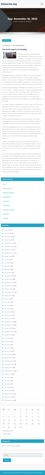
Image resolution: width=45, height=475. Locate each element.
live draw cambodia (8, 209)
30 (21, 427)
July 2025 (7, 259)
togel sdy (5, 218)
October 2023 (8, 328)
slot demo (6, 214)
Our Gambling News (18, 45)
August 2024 (8, 295)
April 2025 (7, 269)
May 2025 (7, 266)
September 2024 (9, 292)
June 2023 (7, 341)
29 (15, 427)
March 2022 (7, 390)
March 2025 (7, 272)
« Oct (4, 434)
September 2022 (9, 371)
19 (38, 420)
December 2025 (9, 243)
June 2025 (7, 263)
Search (7, 460)
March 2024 (7, 312)
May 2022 (7, 384)
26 (38, 424)
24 (27, 424)
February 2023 (8, 354)
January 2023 (8, 357)
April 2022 (7, 387)
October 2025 (8, 249)
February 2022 (8, 394)
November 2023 (9, 325)
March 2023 (7, 351)
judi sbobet (6, 205)
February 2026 (8, 236)
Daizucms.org (9, 4)
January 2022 (8, 397)
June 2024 (7, 302)
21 (9, 424)
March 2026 (7, 233)
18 (32, 420)
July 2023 (7, 338)
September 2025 (9, 253)
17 (26, 420)
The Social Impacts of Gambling (14, 49)
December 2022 (9, 361)
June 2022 (7, 380)
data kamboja (7, 197)
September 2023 (9, 331)
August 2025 (8, 256)
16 (20, 420)
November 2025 (9, 246)
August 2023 (8, 335)
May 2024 (7, 305)
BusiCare (30, 472)
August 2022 (8, 374)
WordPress (18, 472)
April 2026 (7, 230)
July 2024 (7, 299)
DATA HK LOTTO (7, 188)
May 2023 (7, 344)
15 (14, 420)
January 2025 (8, 279)
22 (15, 424)
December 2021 (8, 400)
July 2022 (7, 377)
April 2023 (7, 348)
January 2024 (8, 318)
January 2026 (8, 240)
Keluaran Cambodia (8, 192)
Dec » (9, 434)
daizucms (7, 45)
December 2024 (9, 282)
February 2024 (8, 315)
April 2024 (7, 308)
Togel (4, 184)
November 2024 (9, 285)
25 (32, 424)
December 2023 (9, 321)
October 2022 (8, 367)
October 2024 (8, 289)
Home (15, 21)
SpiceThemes (38, 472)
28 (9, 427)
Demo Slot (6, 201)
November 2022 (9, 364)
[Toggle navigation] (42, 4)
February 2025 (8, 276)
